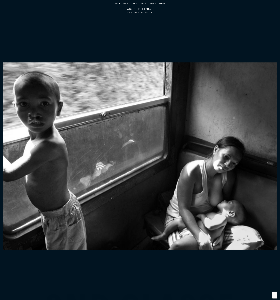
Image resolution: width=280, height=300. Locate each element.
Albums (126, 3)
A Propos (153, 3)
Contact (162, 3)
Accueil (118, 3)
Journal (143, 3)
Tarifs (135, 3)
